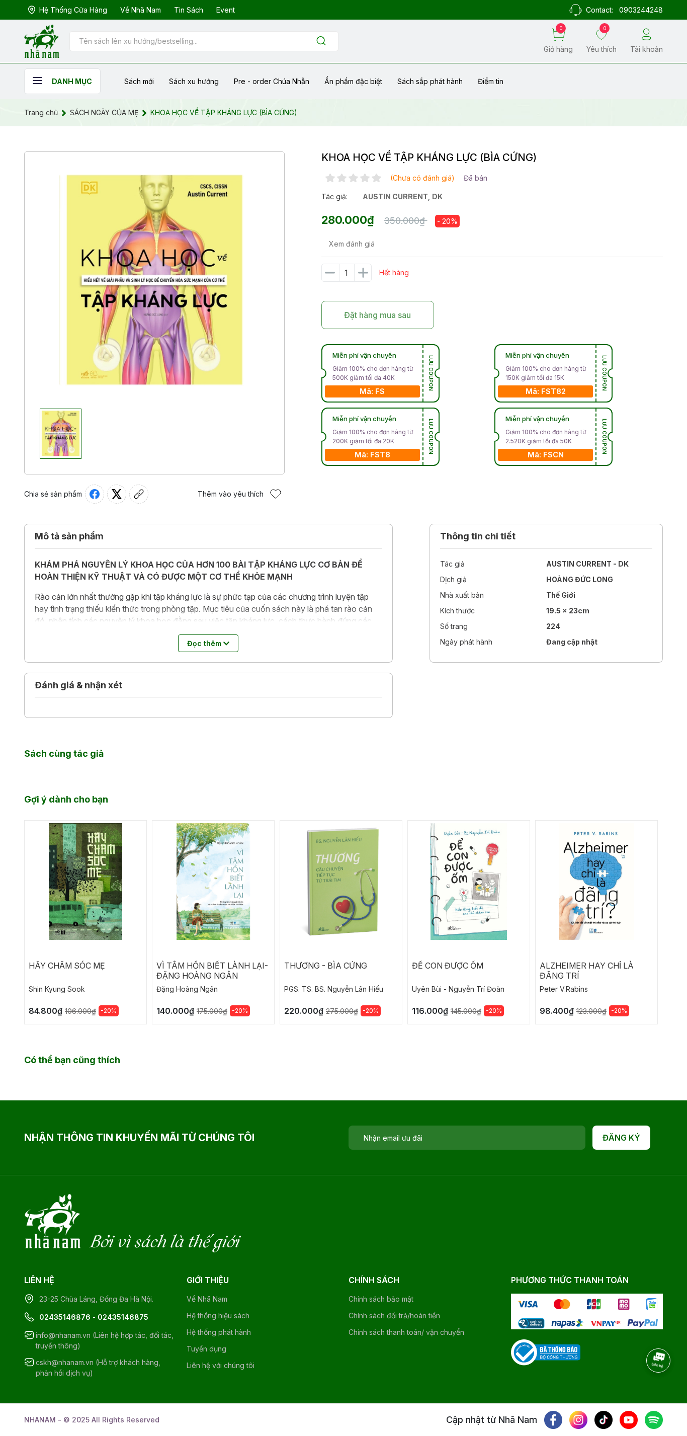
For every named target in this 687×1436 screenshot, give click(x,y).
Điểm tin (490, 81)
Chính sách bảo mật (381, 1299)
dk (437, 196)
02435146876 (65, 1317)
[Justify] (321, 41)
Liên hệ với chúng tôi (220, 1365)
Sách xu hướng (194, 81)
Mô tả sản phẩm (69, 536)
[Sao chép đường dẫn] (138, 494)
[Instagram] (578, 1420)
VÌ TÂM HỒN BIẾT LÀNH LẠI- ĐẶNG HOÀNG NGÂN (212, 971)
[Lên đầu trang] (659, 1388)
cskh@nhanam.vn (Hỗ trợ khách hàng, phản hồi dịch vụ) (98, 1367)
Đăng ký (621, 1138)
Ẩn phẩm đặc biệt (353, 81)
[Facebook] (553, 1420)
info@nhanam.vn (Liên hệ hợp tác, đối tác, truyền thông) (105, 1340)
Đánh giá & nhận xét (78, 685)
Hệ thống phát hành (219, 1332)
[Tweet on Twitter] (116, 494)
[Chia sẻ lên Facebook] (94, 494)
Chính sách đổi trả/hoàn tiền (394, 1315)
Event (225, 10)
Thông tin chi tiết (478, 536)
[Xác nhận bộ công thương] (545, 1351)
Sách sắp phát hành (430, 81)
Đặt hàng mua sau (377, 315)
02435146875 (123, 1317)
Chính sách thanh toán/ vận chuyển (406, 1332)
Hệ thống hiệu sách (218, 1315)
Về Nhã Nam (140, 10)
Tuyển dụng (206, 1348)
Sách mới (139, 81)
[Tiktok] (603, 1420)
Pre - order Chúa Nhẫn (271, 81)
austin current (395, 196)
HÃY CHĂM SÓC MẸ (67, 966)
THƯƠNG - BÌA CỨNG (325, 966)
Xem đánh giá (352, 244)
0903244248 (641, 10)
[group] (154, 280)
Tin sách (188, 10)
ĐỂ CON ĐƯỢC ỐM (447, 966)
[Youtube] (629, 1420)
